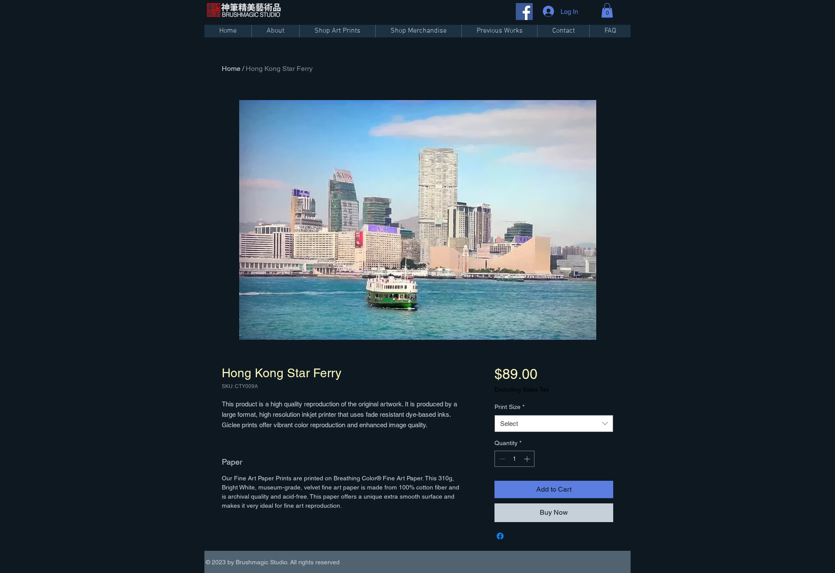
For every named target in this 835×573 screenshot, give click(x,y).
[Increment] (527, 458)
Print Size (509, 406)
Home (231, 68)
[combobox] (553, 423)
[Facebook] (524, 11)
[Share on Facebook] (500, 536)
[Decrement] (501, 458)
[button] (607, 10)
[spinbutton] (514, 458)
